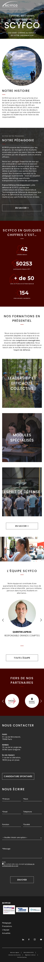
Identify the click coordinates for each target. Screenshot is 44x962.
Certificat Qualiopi (22, 957)
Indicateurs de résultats (14, 955)
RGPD (4, 862)
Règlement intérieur (30, 955)
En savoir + (22, 207)
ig (35, 939)
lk (23, 939)
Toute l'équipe (22, 657)
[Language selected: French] (1, 894)
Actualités (6, 933)
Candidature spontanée (18, 776)
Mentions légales (14, 952)
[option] (1, 894)
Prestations (7, 926)
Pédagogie (6, 923)
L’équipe (5, 930)
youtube (41, 939)
